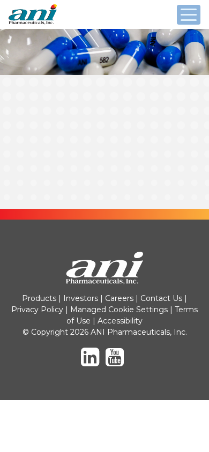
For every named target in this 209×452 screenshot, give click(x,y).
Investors (80, 298)
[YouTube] (117, 362)
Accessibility (120, 321)
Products (39, 298)
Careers (119, 298)
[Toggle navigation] (188, 15)
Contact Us (161, 298)
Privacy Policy (37, 309)
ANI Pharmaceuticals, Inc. (57, 24)
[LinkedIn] (92, 362)
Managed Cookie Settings (119, 309)
